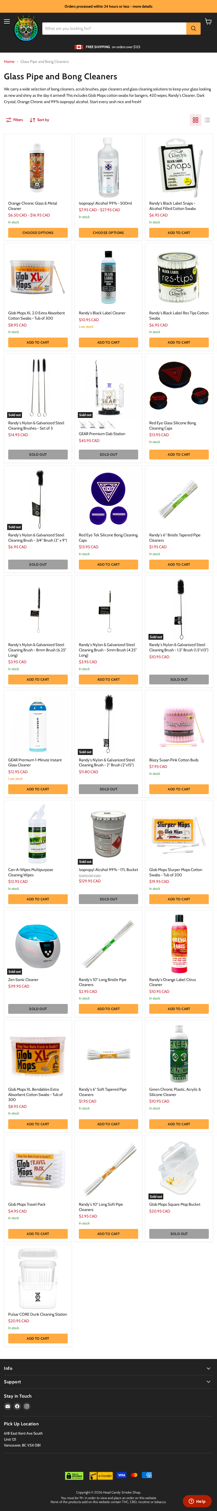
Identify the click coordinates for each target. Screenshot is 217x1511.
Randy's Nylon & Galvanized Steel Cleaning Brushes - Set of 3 (36, 426)
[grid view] (195, 120)
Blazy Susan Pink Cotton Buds (173, 760)
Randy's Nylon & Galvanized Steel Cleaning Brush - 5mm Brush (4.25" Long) (108, 649)
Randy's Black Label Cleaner (102, 313)
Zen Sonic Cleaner (23, 979)
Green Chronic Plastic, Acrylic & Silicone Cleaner (175, 1092)
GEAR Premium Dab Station (102, 433)
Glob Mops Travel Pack (27, 1204)
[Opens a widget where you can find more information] (197, 1501)
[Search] (193, 28)
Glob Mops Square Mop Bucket (174, 1204)
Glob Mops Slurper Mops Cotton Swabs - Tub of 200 (175, 872)
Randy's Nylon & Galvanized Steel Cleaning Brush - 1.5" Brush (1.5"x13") (179, 647)
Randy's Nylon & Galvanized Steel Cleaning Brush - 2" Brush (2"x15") (107, 763)
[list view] (207, 120)
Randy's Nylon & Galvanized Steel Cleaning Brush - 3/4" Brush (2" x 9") (37, 538)
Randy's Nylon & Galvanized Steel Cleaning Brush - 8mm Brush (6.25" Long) (37, 649)
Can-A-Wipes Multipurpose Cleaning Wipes (30, 872)
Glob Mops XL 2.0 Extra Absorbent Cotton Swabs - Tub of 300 (36, 316)
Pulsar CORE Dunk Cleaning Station (37, 1314)
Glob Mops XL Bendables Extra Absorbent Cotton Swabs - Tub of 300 (35, 1094)
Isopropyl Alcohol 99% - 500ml (105, 203)
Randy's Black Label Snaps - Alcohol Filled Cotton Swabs (172, 206)
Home (9, 61)
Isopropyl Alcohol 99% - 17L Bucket (108, 869)
